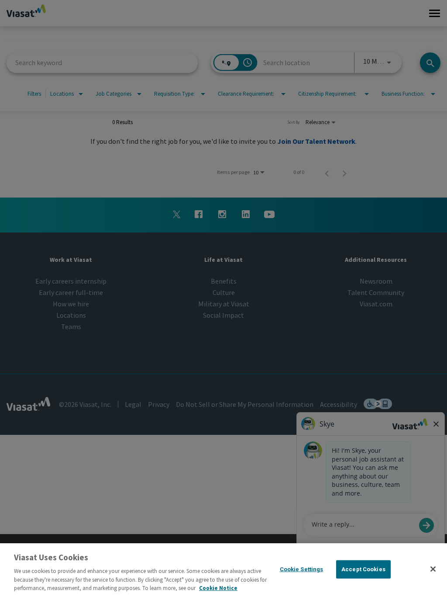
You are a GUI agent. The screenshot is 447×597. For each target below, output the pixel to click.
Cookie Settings (301, 569)
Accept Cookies (363, 569)
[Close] (433, 569)
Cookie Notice (218, 588)
